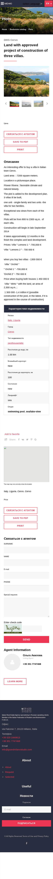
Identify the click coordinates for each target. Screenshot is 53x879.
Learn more (15, 681)
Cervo (11, 331)
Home (4, 29)
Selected (10, 777)
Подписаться (27, 823)
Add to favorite (12, 434)
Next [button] (44, 81)
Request (9, 772)
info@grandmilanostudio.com (17, 749)
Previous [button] (9, 81)
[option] (26, 81)
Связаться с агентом (20, 134)
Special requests (10, 595)
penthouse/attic (16, 343)
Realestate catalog (18, 29)
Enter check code (13, 622)
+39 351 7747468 (32, 664)
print (20, 150)
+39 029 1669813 (11, 737)
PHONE (7, 582)
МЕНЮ (8, 3)
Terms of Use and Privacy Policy (36, 836)
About (8, 767)
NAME (6, 556)
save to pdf (20, 142)
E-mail (6, 569)
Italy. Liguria (14, 320)
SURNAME (8, 544)
